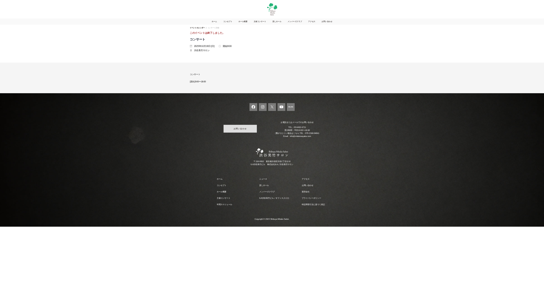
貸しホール (276, 21)
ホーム (214, 21)
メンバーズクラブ (295, 21)
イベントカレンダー (197, 28)
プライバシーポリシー (311, 198)
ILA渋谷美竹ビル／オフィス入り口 (274, 198)
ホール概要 (242, 21)
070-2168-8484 (312, 133)
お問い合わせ (327, 21)
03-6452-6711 (300, 127)
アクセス (311, 21)
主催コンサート (260, 21)
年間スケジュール (224, 204)
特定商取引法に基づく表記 (313, 204)
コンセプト (227, 21)
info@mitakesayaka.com (300, 136)
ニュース (263, 179)
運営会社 (305, 192)
